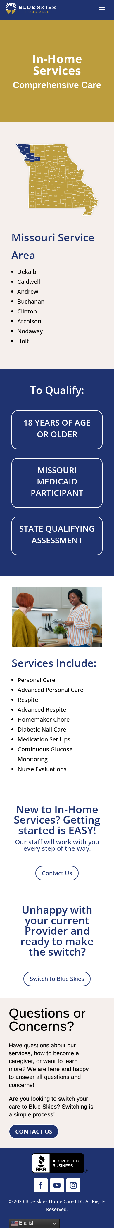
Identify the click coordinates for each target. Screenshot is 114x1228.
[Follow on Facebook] (41, 1185)
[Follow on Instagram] (73, 1185)
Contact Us (57, 873)
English (26, 1222)
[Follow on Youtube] (57, 1185)
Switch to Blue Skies (57, 979)
